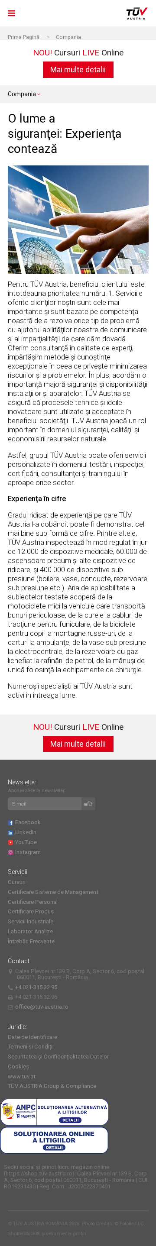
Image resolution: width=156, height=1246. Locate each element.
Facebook (29, 822)
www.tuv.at (22, 1076)
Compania (68, 37)
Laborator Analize (30, 931)
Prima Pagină (23, 37)
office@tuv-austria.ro (41, 1006)
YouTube (27, 842)
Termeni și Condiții (31, 1046)
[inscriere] (88, 803)
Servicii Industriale (30, 921)
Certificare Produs (31, 911)
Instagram (29, 852)
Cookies (18, 1066)
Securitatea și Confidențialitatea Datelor (58, 1056)
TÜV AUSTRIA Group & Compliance (52, 1086)
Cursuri (17, 882)
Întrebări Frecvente (31, 941)
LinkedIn (27, 832)
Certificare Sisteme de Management (53, 892)
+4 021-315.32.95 (37, 987)
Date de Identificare (32, 1037)
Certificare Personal (33, 902)
